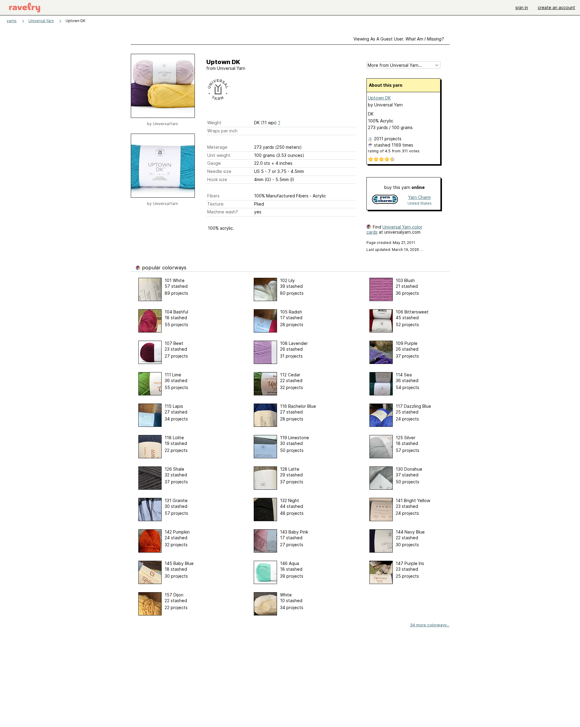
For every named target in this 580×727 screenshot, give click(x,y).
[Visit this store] (384, 200)
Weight (214, 122)
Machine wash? (222, 211)
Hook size (217, 179)
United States (420, 203)
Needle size (219, 171)
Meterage (217, 147)
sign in (521, 7)
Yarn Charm (419, 197)
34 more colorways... (430, 624)
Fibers (213, 195)
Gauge (214, 163)
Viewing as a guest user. (398, 38)
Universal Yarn (41, 20)
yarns (12, 20)
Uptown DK (379, 97)
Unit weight (218, 155)
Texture (215, 203)
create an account (556, 7)
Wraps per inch (222, 130)
